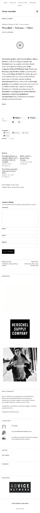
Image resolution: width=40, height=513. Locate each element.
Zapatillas (13, 2)
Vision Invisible (9, 11)
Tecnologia (32, 2)
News (11, 18)
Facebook (5, 464)
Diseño (14, 187)
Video (22, 187)
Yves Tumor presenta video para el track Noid (9, 171)
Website (4, 242)
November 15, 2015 (13, 24)
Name (4, 228)
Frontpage (14, 425)
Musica (20, 5)
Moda (5, 2)
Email (4, 235)
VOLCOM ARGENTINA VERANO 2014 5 (22, 431)
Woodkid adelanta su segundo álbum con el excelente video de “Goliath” (10, 159)
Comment (5, 207)
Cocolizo (10, 32)
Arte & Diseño (22, 2)
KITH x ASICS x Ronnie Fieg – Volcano (25, 158)
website (16, 84)
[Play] (20, 45)
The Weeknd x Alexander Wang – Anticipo (10, 263)
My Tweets (5, 455)
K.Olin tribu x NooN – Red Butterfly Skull (31, 263)
